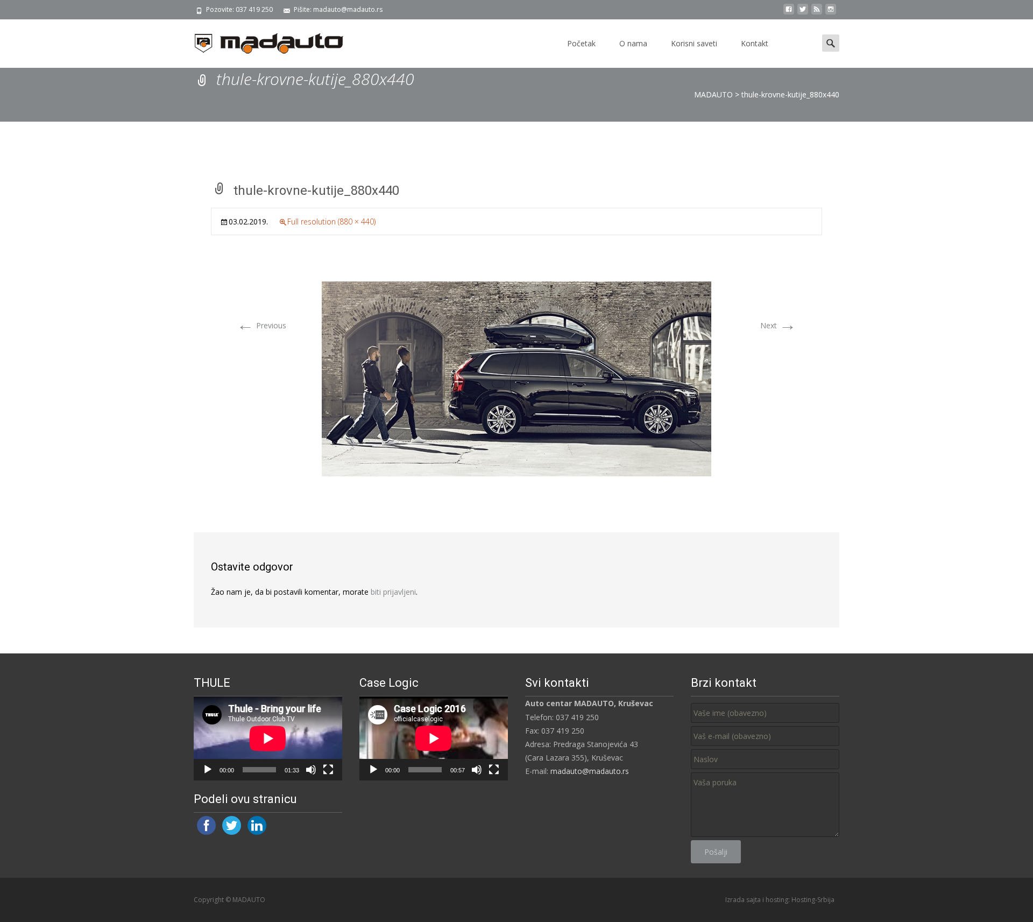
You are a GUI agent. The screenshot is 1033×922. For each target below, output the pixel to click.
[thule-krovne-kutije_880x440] (516, 378)
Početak (581, 43)
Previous (261, 325)
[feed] (816, 13)
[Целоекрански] (328, 769)
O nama (633, 43)
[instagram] (830, 13)
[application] (268, 738)
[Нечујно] (311, 769)
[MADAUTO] (260, 40)
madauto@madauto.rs (589, 771)
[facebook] (788, 13)
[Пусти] (207, 769)
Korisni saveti (694, 43)
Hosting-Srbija (812, 899)
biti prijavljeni (393, 592)
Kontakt (754, 43)
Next (778, 325)
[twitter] (802, 13)
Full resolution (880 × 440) (331, 221)
